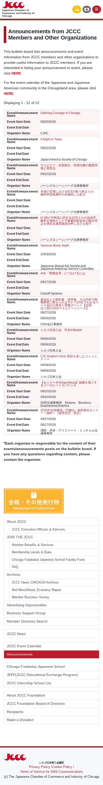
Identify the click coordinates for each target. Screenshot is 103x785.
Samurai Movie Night (54, 245)
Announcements (19, 654)
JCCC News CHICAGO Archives (35, 582)
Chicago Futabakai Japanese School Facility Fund (48, 560)
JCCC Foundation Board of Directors (36, 704)
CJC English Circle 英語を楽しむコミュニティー (68, 357)
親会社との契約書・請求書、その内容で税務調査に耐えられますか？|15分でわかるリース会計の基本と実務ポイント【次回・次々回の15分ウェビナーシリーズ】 (69, 304)
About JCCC (16, 522)
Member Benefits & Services (33, 545)
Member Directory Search (27, 621)
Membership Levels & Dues (32, 552)
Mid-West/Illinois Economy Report (36, 590)
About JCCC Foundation (26, 695)
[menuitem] (86, 9)
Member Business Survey (30, 597)
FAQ (15, 567)
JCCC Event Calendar (24, 646)
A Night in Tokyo (51, 139)
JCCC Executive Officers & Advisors (38, 529)
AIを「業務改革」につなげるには (62, 273)
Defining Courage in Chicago (60, 112)
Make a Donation (20, 720)
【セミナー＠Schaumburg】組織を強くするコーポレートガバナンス (68, 384)
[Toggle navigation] (96, 9)
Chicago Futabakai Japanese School (36, 666)
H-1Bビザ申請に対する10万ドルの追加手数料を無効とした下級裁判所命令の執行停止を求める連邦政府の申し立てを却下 (69, 220)
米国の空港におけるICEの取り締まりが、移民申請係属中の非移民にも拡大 (68, 193)
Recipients (15, 712)
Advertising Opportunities (26, 605)
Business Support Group (26, 613)
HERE (8, 94)
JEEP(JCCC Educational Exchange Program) (42, 675)
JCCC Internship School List (29, 683)
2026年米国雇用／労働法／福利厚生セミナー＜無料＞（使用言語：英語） (69, 411)
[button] (76, 9)
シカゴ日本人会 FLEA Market (61, 330)
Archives (13, 574)
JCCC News (16, 634)
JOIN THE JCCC (20, 537)
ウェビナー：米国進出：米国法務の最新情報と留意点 (69, 167)
